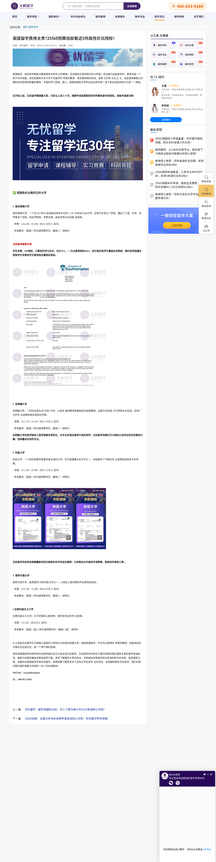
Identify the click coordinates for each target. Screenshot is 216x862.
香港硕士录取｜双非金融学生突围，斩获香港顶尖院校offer (179, 163)
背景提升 (120, 16)
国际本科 (54, 16)
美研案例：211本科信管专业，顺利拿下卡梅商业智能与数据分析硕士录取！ (179, 151)
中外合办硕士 (78, 16)
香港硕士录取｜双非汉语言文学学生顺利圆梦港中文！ (179, 196)
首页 (14, 16)
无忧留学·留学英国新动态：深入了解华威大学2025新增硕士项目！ (65, 709)
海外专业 (140, 16)
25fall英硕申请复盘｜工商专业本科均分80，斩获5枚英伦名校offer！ (178, 174)
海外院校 (179, 16)
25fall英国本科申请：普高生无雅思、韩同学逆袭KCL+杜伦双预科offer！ (178, 185)
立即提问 (166, 119)
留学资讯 (159, 16)
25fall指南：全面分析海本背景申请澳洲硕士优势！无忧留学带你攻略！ (67, 718)
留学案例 (100, 16)
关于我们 (199, 16)
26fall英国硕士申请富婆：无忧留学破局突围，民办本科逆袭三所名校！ (178, 140)
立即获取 (176, 225)
